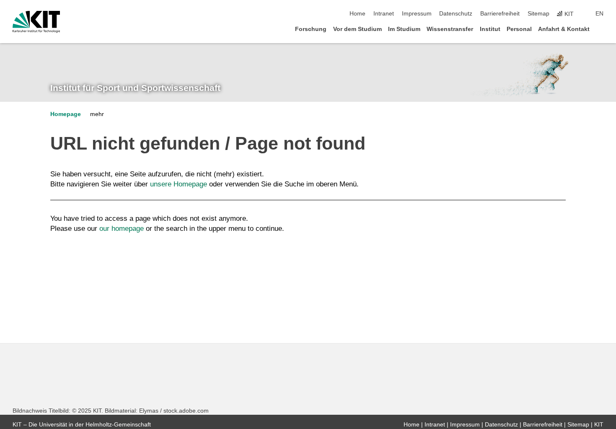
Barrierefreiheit (500, 13)
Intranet (383, 13)
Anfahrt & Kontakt (564, 29)
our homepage (121, 229)
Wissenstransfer (450, 29)
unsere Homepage (178, 184)
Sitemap (538, 13)
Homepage (65, 114)
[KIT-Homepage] (36, 22)
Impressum (417, 13)
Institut (490, 29)
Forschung (310, 29)
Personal (519, 29)
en (599, 13)
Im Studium (404, 29)
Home (357, 13)
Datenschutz (455, 13)
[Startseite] (600, 28)
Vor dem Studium (357, 29)
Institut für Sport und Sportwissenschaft (135, 88)
